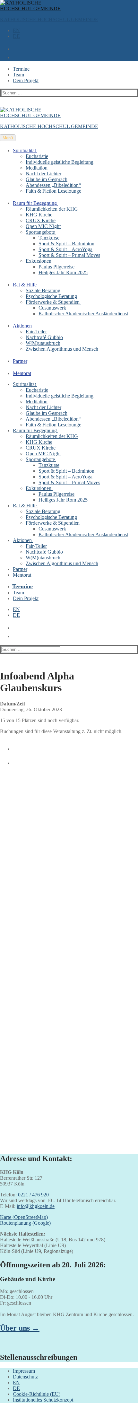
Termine (21, 69)
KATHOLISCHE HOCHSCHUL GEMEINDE (49, 19)
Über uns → (19, 1328)
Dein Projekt (26, 80)
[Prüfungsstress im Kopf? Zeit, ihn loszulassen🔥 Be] (69, 998)
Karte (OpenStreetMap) (24, 1217)
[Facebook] (14, 747)
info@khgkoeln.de (36, 1206)
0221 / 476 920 (33, 1194)
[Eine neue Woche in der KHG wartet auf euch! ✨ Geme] (69, 850)
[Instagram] (14, 761)
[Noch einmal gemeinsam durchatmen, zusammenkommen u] (69, 951)
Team (18, 74)
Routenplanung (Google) (25, 1223)
